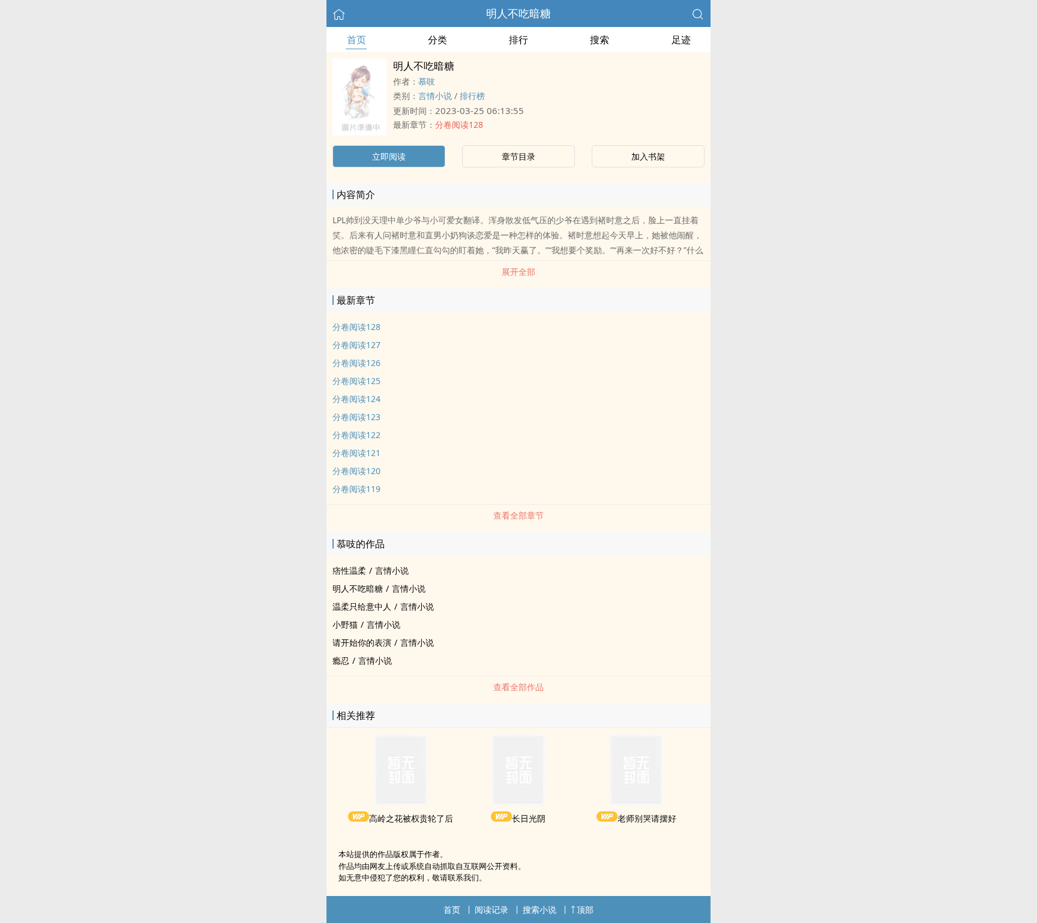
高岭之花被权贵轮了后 (411, 818)
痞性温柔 (349, 570)
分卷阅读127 (356, 344)
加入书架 (648, 156)
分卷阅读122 (356, 434)
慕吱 (426, 81)
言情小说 (435, 95)
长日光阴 (529, 818)
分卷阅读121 (356, 452)
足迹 (681, 39)
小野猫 (345, 624)
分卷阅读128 (459, 124)
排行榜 (472, 95)
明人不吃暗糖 (518, 13)
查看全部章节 (518, 515)
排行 (518, 39)
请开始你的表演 (361, 642)
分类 (437, 39)
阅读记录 (491, 909)
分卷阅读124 (356, 398)
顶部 (585, 909)
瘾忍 (340, 660)
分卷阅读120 (356, 471)
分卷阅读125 (356, 380)
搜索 (599, 39)
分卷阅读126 (356, 362)
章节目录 (518, 156)
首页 (356, 39)
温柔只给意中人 (361, 606)
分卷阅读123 (356, 416)
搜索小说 (539, 909)
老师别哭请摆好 (647, 818)
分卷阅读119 (356, 489)
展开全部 (518, 271)
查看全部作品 (518, 687)
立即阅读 (389, 156)
